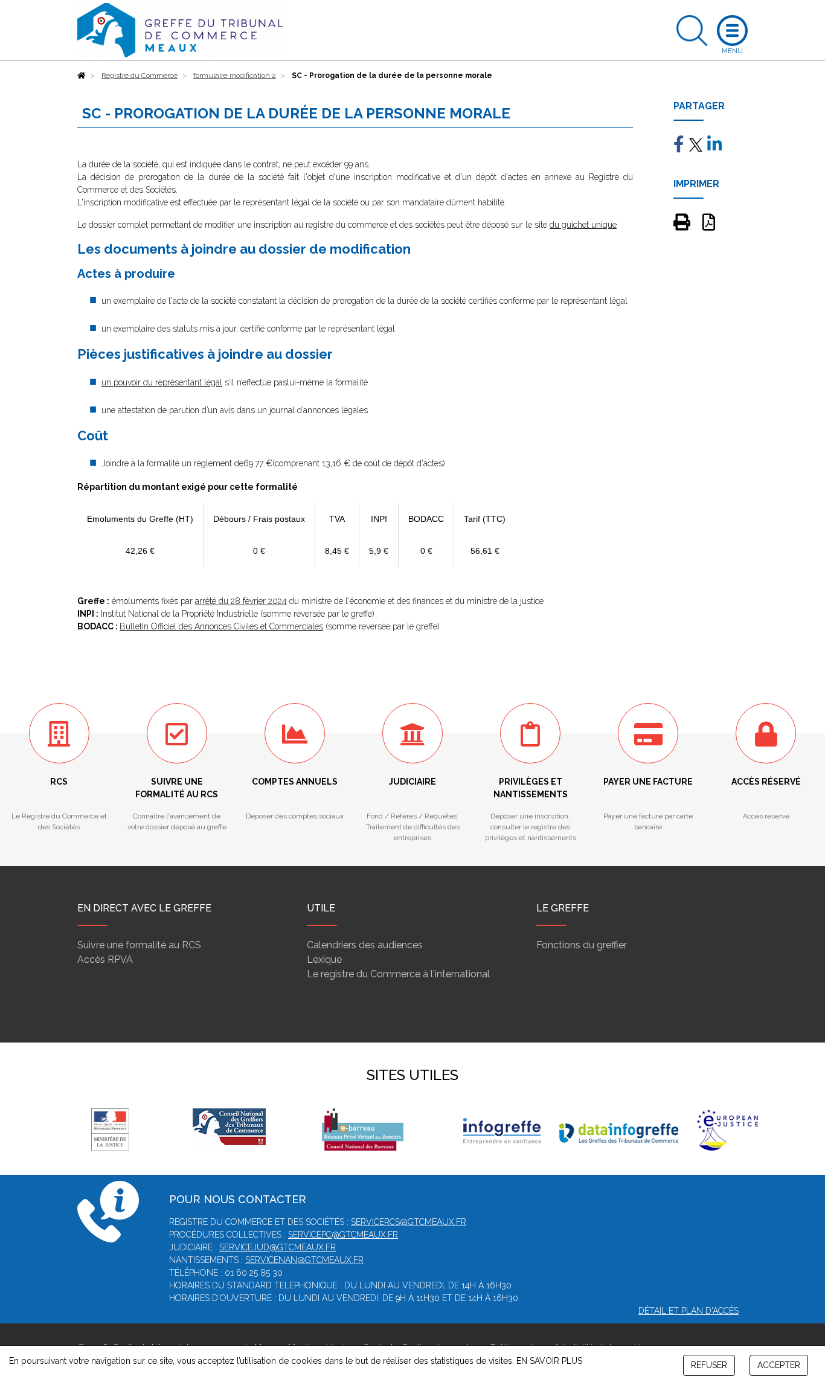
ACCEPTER (778, 1365)
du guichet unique (583, 225)
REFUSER (709, 1365)
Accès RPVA (105, 959)
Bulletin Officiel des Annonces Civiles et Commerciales (221, 626)
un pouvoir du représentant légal (161, 382)
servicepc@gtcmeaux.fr (343, 1234)
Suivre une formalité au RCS (139, 945)
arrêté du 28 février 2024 (241, 601)
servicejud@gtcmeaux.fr (277, 1247)
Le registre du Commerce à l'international (398, 974)
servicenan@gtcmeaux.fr (304, 1260)
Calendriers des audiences (365, 945)
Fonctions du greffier (581, 945)
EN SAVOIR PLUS (549, 1361)
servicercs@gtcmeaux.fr (408, 1222)
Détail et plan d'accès (688, 1311)
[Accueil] (81, 75)
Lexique (324, 959)
